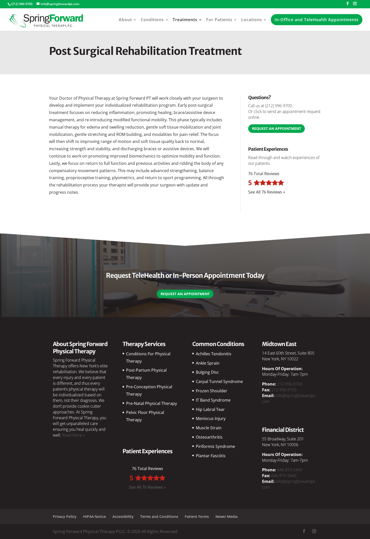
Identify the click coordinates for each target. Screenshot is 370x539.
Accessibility (123, 516)
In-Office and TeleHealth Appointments (317, 19)
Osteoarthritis (209, 437)
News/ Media (226, 516)
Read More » (73, 435)
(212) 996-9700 (278, 105)
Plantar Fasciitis (211, 455)
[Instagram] (355, 5)
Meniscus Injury (211, 418)
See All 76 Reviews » (266, 192)
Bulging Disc (207, 372)
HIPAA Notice (94, 516)
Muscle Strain (208, 428)
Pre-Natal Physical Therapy (151, 403)
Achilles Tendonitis (213, 354)
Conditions (152, 19)
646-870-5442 (284, 475)
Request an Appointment (276, 128)
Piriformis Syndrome (215, 446)
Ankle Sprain (207, 363)
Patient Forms (197, 516)
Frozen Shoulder (211, 391)
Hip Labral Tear (210, 409)
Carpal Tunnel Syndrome (219, 381)
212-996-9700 (289, 384)
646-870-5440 (289, 470)
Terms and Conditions (159, 516)
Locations (251, 19)
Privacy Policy (65, 516)
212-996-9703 (284, 390)
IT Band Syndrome (213, 400)
